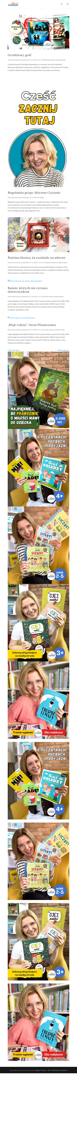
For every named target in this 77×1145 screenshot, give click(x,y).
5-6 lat (43, 330)
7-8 (39, 60)
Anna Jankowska (23, 60)
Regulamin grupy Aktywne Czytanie (34, 193)
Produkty (41, 197)
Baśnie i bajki (48, 296)
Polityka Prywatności (59, 1070)
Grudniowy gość (19, 55)
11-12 (40, 262)
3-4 (39, 330)
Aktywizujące (49, 330)
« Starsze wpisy (14, 350)
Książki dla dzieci (60, 60)
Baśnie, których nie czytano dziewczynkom (28, 290)
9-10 (42, 60)
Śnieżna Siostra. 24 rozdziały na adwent (36, 258)
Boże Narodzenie (49, 60)
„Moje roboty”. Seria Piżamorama (32, 325)
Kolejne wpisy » (63, 350)
